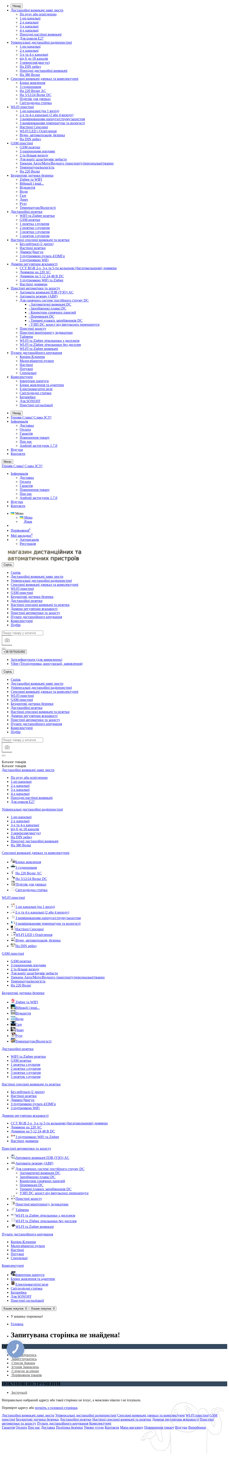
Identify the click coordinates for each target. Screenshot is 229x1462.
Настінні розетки (33, 248)
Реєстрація (28, 544)
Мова (27, 517)
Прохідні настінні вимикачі (40, 34)
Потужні (26, 369)
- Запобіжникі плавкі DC (47, 308)
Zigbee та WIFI (31, 179)
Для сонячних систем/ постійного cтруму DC (54, 300)
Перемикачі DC (31, 1185)
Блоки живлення (32, 83)
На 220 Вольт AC (33, 91)
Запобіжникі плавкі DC (37, 1177)
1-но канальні (30, 18)
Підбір (16, 625)
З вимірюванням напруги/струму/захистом (52, 119)
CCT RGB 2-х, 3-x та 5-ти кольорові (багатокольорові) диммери (68, 268)
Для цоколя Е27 (32, 38)
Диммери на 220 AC (35, 272)
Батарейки (28, 397)
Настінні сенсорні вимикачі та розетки (40, 240)
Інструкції (19, 1392)
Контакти (18, 454)
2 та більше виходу (34, 155)
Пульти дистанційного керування (36, 353)
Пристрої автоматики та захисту (35, 288)
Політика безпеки (69, 1427)
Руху (23, 203)
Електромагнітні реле (36, 389)
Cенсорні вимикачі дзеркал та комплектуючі (44, 79)
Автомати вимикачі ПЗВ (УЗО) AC (47, 292)
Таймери (26, 336)
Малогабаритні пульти (37, 361)
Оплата (25, 429)
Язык (27, 521)
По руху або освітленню (38, 14)
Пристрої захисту (33, 328)
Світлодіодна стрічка (36, 103)
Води (24, 191)
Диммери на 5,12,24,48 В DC (42, 276)
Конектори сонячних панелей (42, 1181)
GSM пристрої (22, 143)
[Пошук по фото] (7, 640)
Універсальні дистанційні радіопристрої (41, 42)
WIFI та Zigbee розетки (37, 216)
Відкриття (27, 187)
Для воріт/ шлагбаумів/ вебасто (43, 159)
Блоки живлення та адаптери (42, 385)
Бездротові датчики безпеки (32, 175)
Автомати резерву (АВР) (38, 296)
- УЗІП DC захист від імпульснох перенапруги (64, 324)
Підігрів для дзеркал (35, 99)
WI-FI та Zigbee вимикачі (39, 349)
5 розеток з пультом (34, 236)
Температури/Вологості (38, 208)
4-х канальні (29, 30)
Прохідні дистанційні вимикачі (43, 71)
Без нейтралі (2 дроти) (36, 244)
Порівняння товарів (26, 1375)
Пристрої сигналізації (36, 405)
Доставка (27, 425)
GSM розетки (30, 147)
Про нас (26, 441)
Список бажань (23, 1363)
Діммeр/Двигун (31, 252)
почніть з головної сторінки (56, 1408)
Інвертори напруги (34, 381)
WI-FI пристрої (22, 107)
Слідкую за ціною (25, 1371)
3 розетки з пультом (35, 232)
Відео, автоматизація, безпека (42, 135)
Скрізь (16, 572)
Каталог (14, 766)
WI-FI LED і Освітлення (38, 131)
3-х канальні (29, 26)
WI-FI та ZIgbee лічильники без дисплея (50, 345)
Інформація (19, 421)
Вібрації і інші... (32, 183)
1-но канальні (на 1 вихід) (39, 111)
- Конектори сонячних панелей (52, 312)
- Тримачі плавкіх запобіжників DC (56, 320)
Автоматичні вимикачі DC (40, 1173)
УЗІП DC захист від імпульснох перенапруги (54, 1193)
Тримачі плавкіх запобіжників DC (46, 1189)
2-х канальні (29, 22)
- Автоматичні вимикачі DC (50, 304)
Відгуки (17, 450)
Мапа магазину (131, 1427)
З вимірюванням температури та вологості (52, 123)
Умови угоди (94, 1427)
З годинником (30, 87)
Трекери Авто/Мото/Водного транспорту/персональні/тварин (67, 163)
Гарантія (26, 433)
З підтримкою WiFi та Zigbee (41, 280)
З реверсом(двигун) (35, 62)
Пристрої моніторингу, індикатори (46, 332)
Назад (17, 6)
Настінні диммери (33, 284)
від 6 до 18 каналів (34, 58)
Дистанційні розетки (26, 212)
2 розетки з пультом (35, 228)
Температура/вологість (37, 167)
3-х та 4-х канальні (34, 54)
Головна (17, 1324)
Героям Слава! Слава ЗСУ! (31, 417)
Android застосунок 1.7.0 (38, 445)
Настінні (26, 365)
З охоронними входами (37, 151)
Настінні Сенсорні (34, 127)
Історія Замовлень (25, 1367)
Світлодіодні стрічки (35, 393)
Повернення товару (35, 437)
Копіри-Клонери (32, 357)
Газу (23, 195)
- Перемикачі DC (41, 316)
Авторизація (29, 540)
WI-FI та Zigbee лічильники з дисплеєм (49, 340)
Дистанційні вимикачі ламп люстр (37, 10)
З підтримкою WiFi (34, 260)
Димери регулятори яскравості (34, 264)
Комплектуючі (22, 377)
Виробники (197, 1427)
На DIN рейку (30, 66)
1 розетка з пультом (34, 224)
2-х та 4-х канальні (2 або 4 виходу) (46, 115)
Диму (24, 199)
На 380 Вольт (30, 75)
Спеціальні (28, 373)
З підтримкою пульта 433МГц (42, 256)
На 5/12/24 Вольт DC (35, 95)
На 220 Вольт (30, 171)
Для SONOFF (30, 401)
